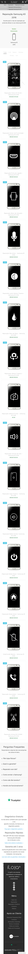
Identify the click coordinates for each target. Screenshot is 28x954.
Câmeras (20, 52)
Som (17, 55)
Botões (12, 55)
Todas (5, 52)
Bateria (14, 52)
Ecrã (9, 52)
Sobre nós (14, 900)
